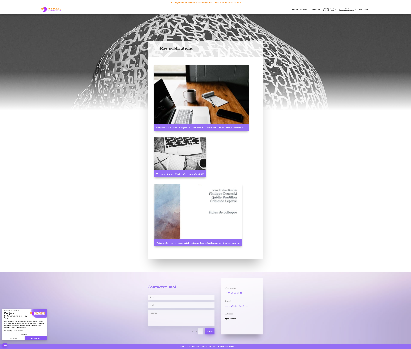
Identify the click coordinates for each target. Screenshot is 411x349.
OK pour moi (35, 338)
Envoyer (210, 331)
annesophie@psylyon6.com (236, 306)
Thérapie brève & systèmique (328, 9)
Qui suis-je (316, 9)
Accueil (295, 9)
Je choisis (13, 338)
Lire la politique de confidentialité (14, 331)
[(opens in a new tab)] (201, 94)
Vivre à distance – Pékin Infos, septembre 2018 (180, 174)
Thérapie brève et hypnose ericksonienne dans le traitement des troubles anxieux (198, 243)
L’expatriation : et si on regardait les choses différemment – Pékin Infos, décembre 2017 (201, 127)
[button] (4, 345)
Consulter (304, 9)
